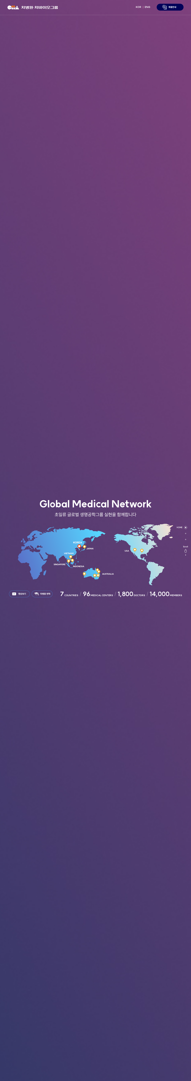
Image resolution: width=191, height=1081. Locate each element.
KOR (138, 7)
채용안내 (172, 7)
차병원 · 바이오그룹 (32, 7)
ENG (147, 7)
